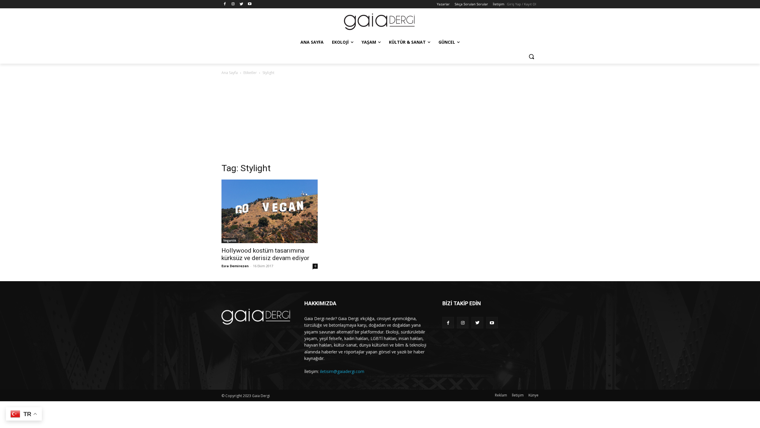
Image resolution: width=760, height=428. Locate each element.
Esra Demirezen (235, 266)
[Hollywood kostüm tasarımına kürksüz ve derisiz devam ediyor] (269, 211)
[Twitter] (241, 4)
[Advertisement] (380, 120)
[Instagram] (233, 4)
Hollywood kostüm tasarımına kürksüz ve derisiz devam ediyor (265, 254)
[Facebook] (224, 4)
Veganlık (229, 240)
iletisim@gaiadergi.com (342, 371)
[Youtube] (249, 4)
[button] (531, 56)
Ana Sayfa (229, 72)
